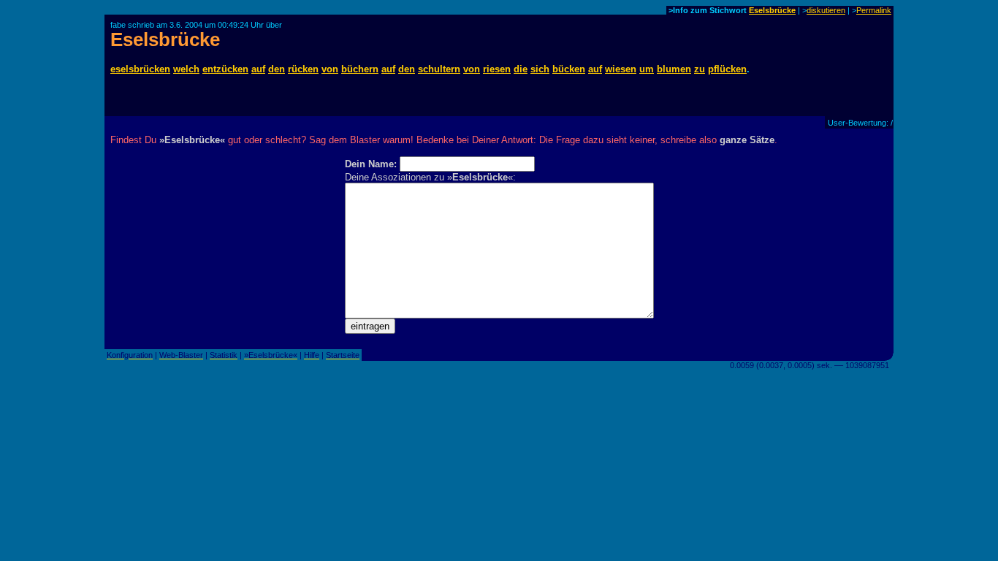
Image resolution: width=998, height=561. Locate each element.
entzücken (225, 69)
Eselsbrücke (772, 10)
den (276, 69)
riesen (497, 69)
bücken (568, 69)
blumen (674, 69)
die (520, 69)
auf (258, 69)
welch (186, 69)
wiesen (620, 69)
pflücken (727, 69)
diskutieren (826, 10)
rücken (303, 69)
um (646, 69)
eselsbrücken (140, 69)
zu (699, 69)
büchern (359, 69)
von (329, 69)
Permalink (873, 10)
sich (539, 69)
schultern (439, 69)
